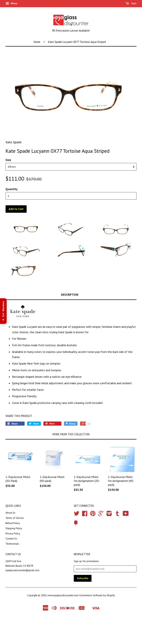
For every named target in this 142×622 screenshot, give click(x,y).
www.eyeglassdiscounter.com (62, 595)
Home (37, 42)
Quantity (12, 189)
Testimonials (12, 543)
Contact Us (11, 538)
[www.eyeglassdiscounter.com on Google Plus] (101, 514)
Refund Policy (13, 523)
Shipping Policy (14, 528)
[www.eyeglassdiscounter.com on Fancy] (76, 524)
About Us (10, 512)
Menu (13, 3)
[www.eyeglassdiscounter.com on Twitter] (76, 514)
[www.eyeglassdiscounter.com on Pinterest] (93, 514)
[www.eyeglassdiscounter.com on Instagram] (109, 514)
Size (8, 160)
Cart (133, 3)
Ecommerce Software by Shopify (97, 595)
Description (69, 294)
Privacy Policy (13, 533)
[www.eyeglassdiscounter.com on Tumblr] (117, 514)
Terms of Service (15, 518)
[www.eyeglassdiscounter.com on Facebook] (84, 514)
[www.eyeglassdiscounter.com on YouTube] (126, 514)
